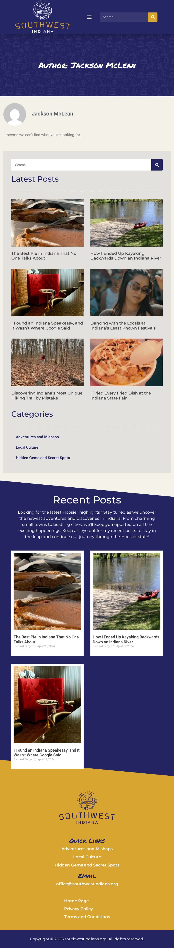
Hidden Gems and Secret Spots (43, 457)
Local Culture (27, 447)
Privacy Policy (78, 908)
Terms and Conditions (87, 916)
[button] (89, 17)
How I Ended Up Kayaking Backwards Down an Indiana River (125, 256)
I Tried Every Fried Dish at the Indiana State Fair (120, 396)
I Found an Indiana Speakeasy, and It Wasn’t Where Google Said (47, 326)
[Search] (152, 17)
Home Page (76, 900)
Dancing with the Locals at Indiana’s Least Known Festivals (123, 326)
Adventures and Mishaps (37, 437)
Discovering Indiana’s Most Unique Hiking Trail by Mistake (46, 396)
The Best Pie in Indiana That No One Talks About (43, 256)
